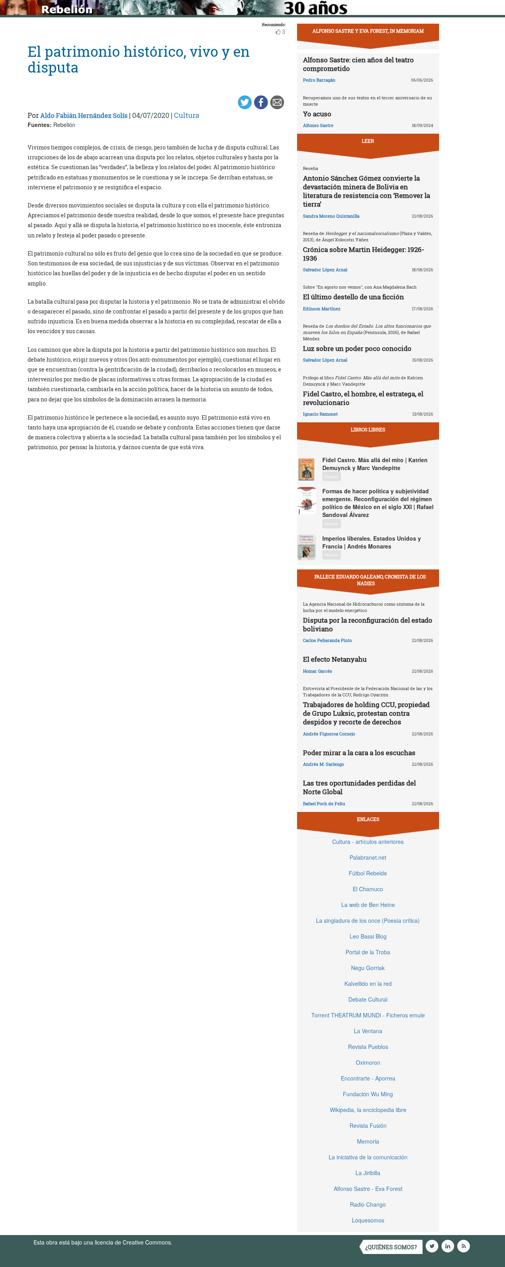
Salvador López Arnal (325, 269)
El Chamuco (368, 889)
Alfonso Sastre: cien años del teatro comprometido (358, 64)
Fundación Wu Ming (368, 1094)
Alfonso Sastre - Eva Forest (368, 1188)
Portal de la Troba (368, 952)
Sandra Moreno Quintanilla (331, 216)
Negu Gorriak (368, 968)
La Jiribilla (367, 1173)
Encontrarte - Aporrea (368, 1078)
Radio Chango (368, 1204)
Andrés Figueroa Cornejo (329, 734)
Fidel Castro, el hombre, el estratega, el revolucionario (363, 398)
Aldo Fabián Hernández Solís (83, 115)
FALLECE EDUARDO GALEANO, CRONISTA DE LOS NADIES (370, 579)
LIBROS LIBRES (368, 429)
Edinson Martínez (321, 309)
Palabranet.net (368, 857)
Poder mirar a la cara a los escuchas (359, 752)
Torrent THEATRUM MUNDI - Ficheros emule (368, 1015)
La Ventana (368, 1031)
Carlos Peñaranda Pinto (327, 640)
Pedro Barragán (319, 80)
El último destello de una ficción (353, 296)
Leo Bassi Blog (368, 936)
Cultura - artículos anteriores (368, 841)
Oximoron (368, 1062)
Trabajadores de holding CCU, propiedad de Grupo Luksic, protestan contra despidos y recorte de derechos (366, 713)
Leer (368, 141)
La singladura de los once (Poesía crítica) (368, 920)
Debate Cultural (367, 999)
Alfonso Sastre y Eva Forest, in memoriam (368, 31)
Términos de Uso (195, 1242)
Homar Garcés (317, 671)
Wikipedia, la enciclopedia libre (368, 1110)
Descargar (332, 476)
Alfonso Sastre (318, 125)
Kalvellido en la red (368, 983)
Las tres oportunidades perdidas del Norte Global (359, 787)
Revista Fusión (368, 1125)
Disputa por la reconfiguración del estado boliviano (367, 624)
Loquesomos (368, 1220)
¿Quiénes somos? (391, 1247)
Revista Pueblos (368, 1047)
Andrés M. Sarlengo (323, 764)
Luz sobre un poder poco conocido (357, 348)
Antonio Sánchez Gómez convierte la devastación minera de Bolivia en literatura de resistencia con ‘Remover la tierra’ (366, 191)
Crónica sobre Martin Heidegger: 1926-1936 (364, 254)
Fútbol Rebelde (368, 873)
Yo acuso (317, 113)
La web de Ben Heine (368, 905)
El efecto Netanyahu (335, 659)
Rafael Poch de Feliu (324, 803)
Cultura (186, 115)
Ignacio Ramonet (320, 414)
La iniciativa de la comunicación (368, 1157)
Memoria (368, 1141)
